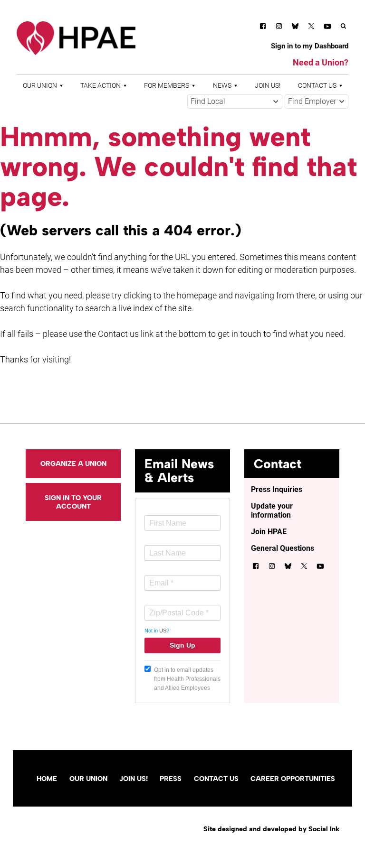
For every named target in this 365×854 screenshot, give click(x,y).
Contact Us (317, 86)
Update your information (272, 510)
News (222, 86)
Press (171, 778)
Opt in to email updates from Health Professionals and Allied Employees (187, 679)
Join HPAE (269, 531)
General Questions (282, 548)
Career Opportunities (292, 778)
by (271, 829)
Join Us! (267, 86)
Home (47, 778)
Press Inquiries (276, 489)
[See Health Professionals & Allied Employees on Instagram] (279, 28)
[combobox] (234, 101)
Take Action (100, 86)
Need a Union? (320, 62)
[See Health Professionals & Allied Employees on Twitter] (311, 28)
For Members (166, 86)
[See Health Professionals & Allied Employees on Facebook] (263, 28)
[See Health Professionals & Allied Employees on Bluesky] (295, 27)
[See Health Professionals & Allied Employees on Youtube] (327, 28)
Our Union (40, 86)
